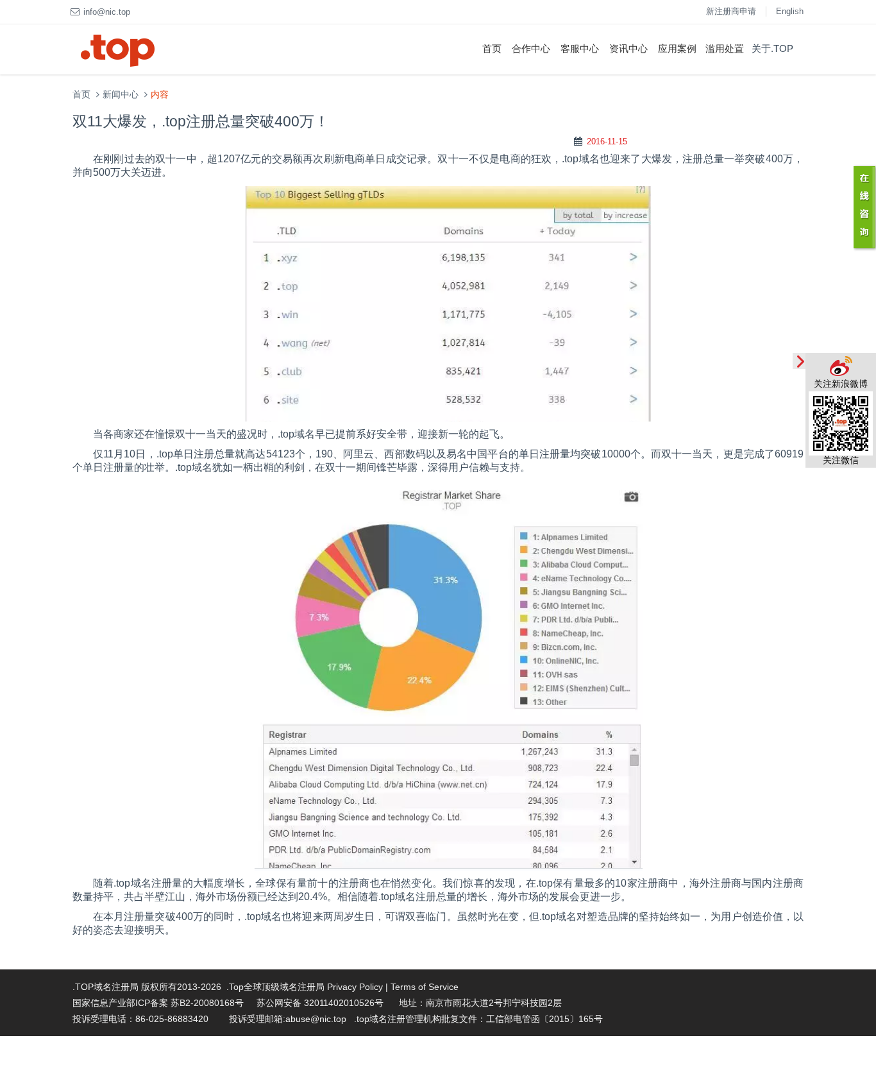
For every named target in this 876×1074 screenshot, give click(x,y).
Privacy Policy (355, 987)
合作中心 (531, 48)
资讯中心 (628, 48)
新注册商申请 (731, 11)
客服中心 (579, 48)
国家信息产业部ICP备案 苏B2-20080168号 (158, 1003)
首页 (491, 48)
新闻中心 (121, 94)
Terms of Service (425, 987)
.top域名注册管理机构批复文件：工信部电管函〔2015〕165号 (478, 1019)
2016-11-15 (607, 141)
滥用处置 (724, 48)
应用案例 (677, 48)
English (790, 11)
